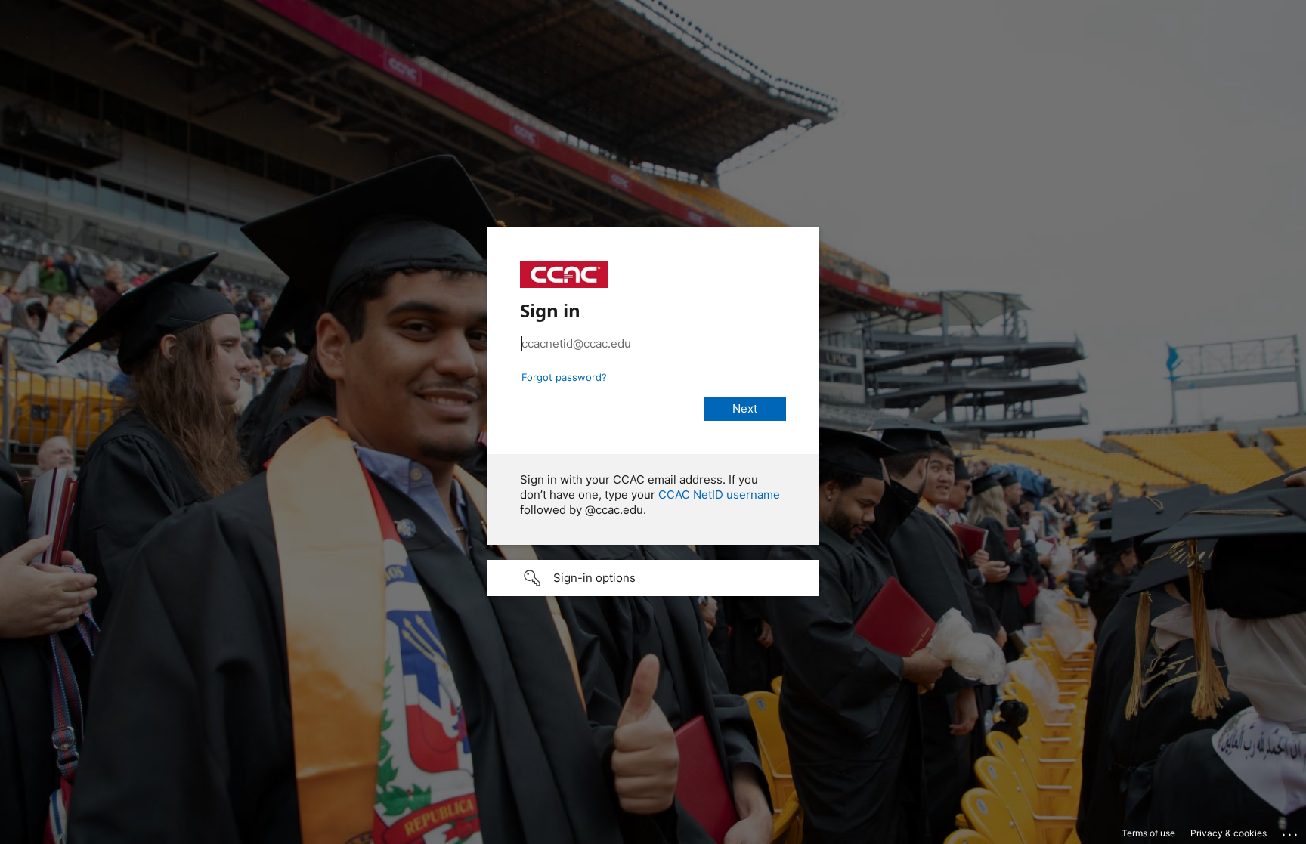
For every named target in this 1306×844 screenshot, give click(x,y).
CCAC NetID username (719, 494)
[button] (653, 578)
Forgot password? (564, 377)
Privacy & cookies (1228, 833)
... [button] (1291, 831)
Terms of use (1148, 833)
